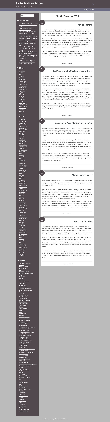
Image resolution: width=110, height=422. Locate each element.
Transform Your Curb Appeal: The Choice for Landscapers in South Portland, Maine (27, 48)
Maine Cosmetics (23, 334)
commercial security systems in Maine (71, 128)
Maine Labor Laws (23, 344)
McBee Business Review (29, 3)
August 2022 (22, 151)
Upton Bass (22, 402)
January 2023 (22, 143)
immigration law (23, 313)
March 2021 (22, 180)
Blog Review (22, 278)
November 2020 (23, 187)
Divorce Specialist (23, 298)
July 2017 (21, 237)
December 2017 (23, 230)
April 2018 (21, 224)
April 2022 (21, 158)
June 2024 (21, 114)
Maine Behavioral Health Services (27, 327)
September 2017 (23, 234)
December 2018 (23, 215)
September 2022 (23, 150)
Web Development (23, 406)
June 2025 (21, 94)
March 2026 (22, 79)
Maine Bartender (23, 325)
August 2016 (22, 250)
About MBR (91, 9)
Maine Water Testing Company (26, 352)
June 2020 (21, 195)
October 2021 (22, 168)
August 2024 (22, 111)
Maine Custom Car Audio (25, 335)
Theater (21, 397)
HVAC (20, 312)
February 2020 (22, 202)
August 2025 (22, 91)
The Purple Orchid (23, 396)
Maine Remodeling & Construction (27, 349)
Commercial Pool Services (25, 288)
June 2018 (21, 222)
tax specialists (22, 394)
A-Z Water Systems (23, 266)
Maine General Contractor (25, 340)
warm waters (22, 404)
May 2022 (21, 156)
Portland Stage (22, 367)
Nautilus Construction (24, 357)
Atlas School (22, 276)
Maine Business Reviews (25, 329)
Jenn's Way (21, 315)
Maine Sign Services (24, 350)
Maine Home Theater (82, 174)
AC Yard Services (23, 268)
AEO (20, 270)
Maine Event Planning (24, 337)
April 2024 (21, 118)
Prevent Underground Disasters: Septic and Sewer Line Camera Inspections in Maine (28, 25)
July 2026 (21, 72)
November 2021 (23, 167)
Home (85, 9)
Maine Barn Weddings (24, 323)
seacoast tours (22, 381)
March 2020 (22, 200)
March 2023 (22, 140)
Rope (20, 379)
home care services (54, 232)
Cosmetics (21, 293)
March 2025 (22, 99)
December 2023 (23, 124)
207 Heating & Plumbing (25, 263)
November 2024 (23, 106)
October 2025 (22, 88)
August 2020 (22, 192)
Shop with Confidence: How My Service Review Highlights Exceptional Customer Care (28, 56)
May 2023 (21, 136)
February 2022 (22, 161)
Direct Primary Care (23, 297)
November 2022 (23, 146)
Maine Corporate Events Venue (26, 332)
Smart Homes (22, 387)
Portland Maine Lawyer (24, 365)
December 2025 (23, 84)
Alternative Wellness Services (26, 273)
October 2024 (22, 108)
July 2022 (21, 153)
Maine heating (76, 46)
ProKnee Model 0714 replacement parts (58, 83)
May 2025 (21, 96)
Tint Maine (21, 399)
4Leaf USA (21, 265)
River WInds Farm (23, 374)
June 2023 (21, 135)
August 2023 (22, 131)
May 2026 (21, 76)
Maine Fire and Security (24, 339)
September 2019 (23, 208)
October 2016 (22, 249)
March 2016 (22, 255)
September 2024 (23, 109)
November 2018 (23, 217)
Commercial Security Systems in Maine (73, 123)
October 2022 (22, 148)
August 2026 (22, 71)
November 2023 (23, 126)
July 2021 (21, 173)
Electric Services (23, 302)
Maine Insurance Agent (24, 342)
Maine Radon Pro (23, 347)
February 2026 (22, 81)
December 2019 (23, 205)
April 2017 (21, 242)
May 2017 (21, 240)
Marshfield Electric (23, 354)
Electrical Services (23, 303)
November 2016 (23, 247)
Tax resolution (22, 392)
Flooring (21, 307)
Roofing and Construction (25, 377)
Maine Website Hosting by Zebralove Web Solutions (55, 419)
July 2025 (21, 93)
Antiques (21, 275)
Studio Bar (21, 391)
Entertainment (22, 305)
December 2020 (23, 185)
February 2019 (22, 212)
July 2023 (21, 133)
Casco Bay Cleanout (24, 281)
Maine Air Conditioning (24, 320)
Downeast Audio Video (24, 300)
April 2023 (21, 138)
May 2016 (21, 252)
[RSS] (93, 4)
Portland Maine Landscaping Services (28, 364)
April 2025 (21, 98)
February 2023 (22, 141)
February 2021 (22, 182)
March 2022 (22, 160)
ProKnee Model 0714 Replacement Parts (72, 71)
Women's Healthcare (24, 409)
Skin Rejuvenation (23, 386)
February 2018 (22, 227)
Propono (21, 372)
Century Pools (22, 285)
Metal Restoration (23, 355)
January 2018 (22, 229)
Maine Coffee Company (24, 330)
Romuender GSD (23, 376)
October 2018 (22, 219)
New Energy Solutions (24, 359)
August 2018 (22, 220)
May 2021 (21, 177)
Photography (22, 360)
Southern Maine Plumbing (25, 389)
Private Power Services (24, 370)
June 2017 (21, 239)
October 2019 (22, 207)
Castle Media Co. (23, 283)
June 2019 (21, 210)
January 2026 (22, 83)
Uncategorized (69, 63)
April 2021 (21, 178)
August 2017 (22, 235)
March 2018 (22, 225)
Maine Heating (85, 24)
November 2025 (23, 86)
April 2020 (21, 198)
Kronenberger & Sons (24, 317)
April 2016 (21, 254)
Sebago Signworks (23, 382)
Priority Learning (23, 369)
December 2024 (23, 104)
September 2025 (23, 89)
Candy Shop (22, 280)
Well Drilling (22, 407)
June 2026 (21, 74)
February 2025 (22, 101)
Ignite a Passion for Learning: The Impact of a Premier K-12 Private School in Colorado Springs (27, 61)
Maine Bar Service (23, 322)
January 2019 (22, 214)
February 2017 (22, 244)
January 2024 (22, 123)
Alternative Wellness (24, 271)
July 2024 (21, 113)
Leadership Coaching (24, 318)
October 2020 (22, 188)
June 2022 (21, 155)
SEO (20, 384)
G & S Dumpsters (23, 308)
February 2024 (22, 121)
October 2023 (22, 128)
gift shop (21, 310)
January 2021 (22, 183)
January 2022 (22, 163)
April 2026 (21, 77)
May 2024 (21, 116)
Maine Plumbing (23, 345)
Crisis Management (23, 295)
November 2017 (23, 232)
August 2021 (22, 172)
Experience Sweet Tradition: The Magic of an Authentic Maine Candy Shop (27, 43)
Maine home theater (74, 189)
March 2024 (22, 119)
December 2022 (23, 145)
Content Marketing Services (25, 290)
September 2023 (23, 130)
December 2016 (23, 245)
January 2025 (22, 103)
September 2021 (23, 170)
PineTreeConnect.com (24, 362)
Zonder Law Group (23, 411)
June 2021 (21, 175)
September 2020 (23, 190)
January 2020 (22, 203)
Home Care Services (83, 221)
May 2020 (21, 197)
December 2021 (23, 165)
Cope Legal (21, 292)
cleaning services (23, 286)
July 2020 (21, 193)
